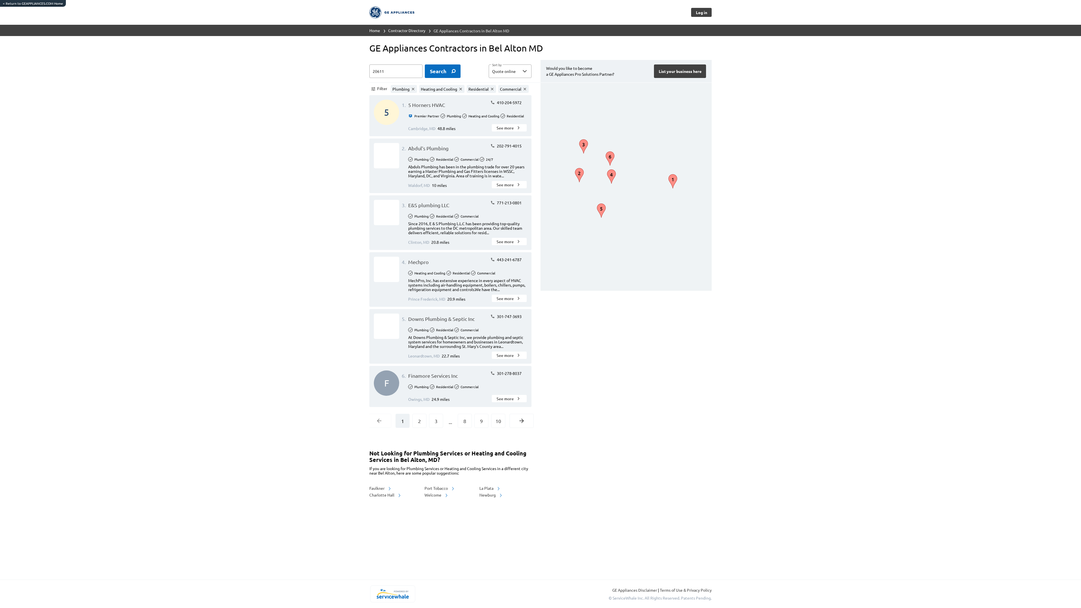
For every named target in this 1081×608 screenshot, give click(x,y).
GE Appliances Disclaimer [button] (635, 590)
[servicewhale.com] (392, 593)
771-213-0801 (509, 202)
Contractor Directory (406, 30)
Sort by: (497, 65)
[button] (510, 71)
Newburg (488, 494)
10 (498, 421)
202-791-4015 (509, 145)
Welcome (433, 494)
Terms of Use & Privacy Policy (686, 590)
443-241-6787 (509, 259)
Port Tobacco (437, 488)
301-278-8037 (509, 373)
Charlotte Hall (382, 494)
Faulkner (377, 488)
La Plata (486, 488)
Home (374, 30)
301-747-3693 (509, 316)
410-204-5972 (509, 102)
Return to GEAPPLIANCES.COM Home (33, 3)
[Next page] (522, 421)
